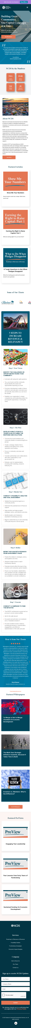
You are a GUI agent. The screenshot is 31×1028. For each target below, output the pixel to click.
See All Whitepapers (15, 806)
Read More (24, 2)
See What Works (8, 36)
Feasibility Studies (15, 942)
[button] (27, 7)
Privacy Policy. (22, 1009)
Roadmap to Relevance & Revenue (15, 939)
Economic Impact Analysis (15, 949)
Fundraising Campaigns (15, 946)
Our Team (15, 964)
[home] (7, 7)
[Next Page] (29, 662)
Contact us (15, 967)
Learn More (9, 157)
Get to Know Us (15, 961)
